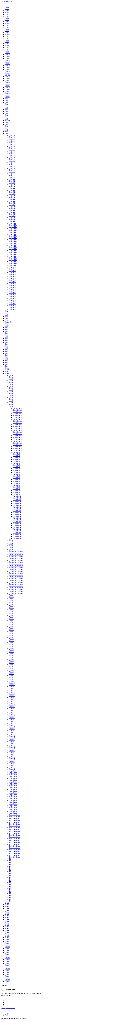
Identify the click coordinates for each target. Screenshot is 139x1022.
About (7, 320)
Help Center (13, 771)
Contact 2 (12, 727)
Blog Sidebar (13, 223)
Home (7, 7)
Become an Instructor (16, 551)
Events (11, 375)
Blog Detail (12, 267)
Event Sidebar (17, 408)
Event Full (16, 452)
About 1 (11, 595)
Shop (6, 324)
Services (7, 120)
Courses (7, 53)
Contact (7, 939)
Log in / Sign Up (6, 2)
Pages (7, 368)
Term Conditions (14, 815)
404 (10, 859)
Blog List (12, 135)
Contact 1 (12, 683)
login (7, 1018)
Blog (6, 98)
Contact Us (8, 322)
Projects (7, 75)
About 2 (11, 639)
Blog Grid (12, 179)
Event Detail (17, 496)
